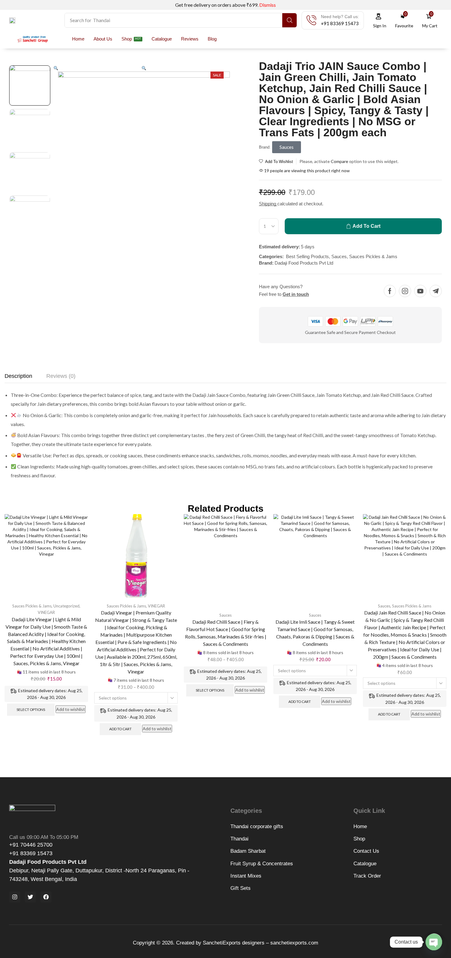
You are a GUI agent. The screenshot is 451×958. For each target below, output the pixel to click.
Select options (31, 709)
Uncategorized (66, 605)
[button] (340, 23)
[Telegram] (436, 291)
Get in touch (296, 294)
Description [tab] (18, 376)
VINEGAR (46, 612)
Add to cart (120, 729)
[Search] (289, 20)
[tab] (18, 377)
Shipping (268, 203)
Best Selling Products (307, 256)
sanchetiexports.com (293, 943)
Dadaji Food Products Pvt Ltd (304, 263)
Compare (339, 161)
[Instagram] (405, 291)
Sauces (339, 256)
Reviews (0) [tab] (60, 376)
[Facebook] (390, 291)
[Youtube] (420, 291)
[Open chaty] (434, 942)
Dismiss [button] (267, 5)
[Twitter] (30, 896)
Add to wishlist (70, 709)
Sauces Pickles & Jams (373, 256)
